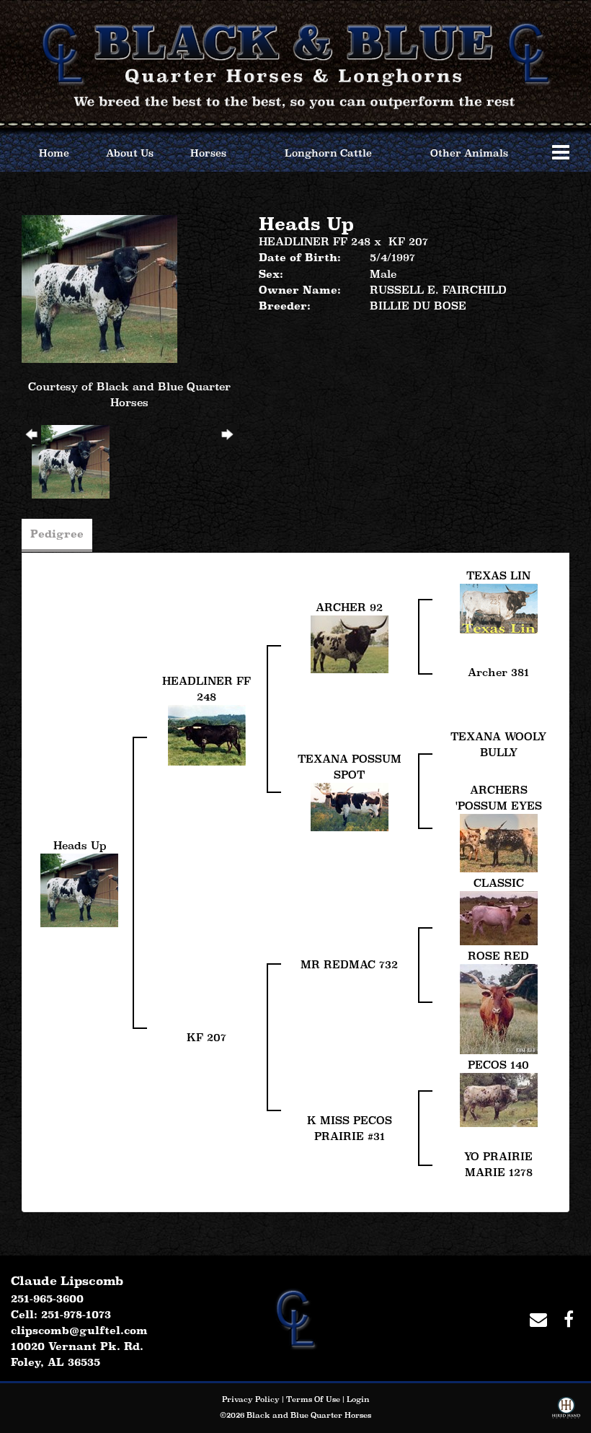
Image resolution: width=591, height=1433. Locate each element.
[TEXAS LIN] (499, 607)
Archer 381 (498, 672)
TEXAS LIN (498, 575)
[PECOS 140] (499, 1098)
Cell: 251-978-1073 (61, 1314)
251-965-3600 (47, 1298)
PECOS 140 (498, 1065)
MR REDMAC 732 (349, 964)
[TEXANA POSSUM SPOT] (349, 805)
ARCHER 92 (349, 607)
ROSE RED (498, 956)
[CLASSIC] (499, 917)
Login (358, 1399)
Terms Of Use (313, 1399)
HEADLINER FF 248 (314, 241)
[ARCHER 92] (349, 643)
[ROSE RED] (499, 1008)
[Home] (295, 1318)
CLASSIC (499, 883)
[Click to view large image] (99, 287)
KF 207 (408, 241)
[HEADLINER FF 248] (207, 733)
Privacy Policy (251, 1399)
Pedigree (57, 533)
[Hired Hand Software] (566, 1410)
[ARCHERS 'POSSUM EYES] (499, 842)
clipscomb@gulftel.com (79, 1330)
